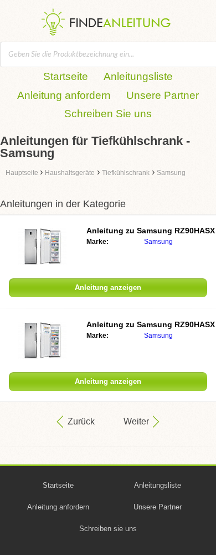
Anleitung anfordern (64, 95)
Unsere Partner (162, 95)
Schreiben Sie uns (108, 113)
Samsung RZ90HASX (150, 230)
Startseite (65, 76)
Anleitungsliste (138, 76)
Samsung (158, 242)
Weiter (136, 421)
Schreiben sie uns (108, 528)
